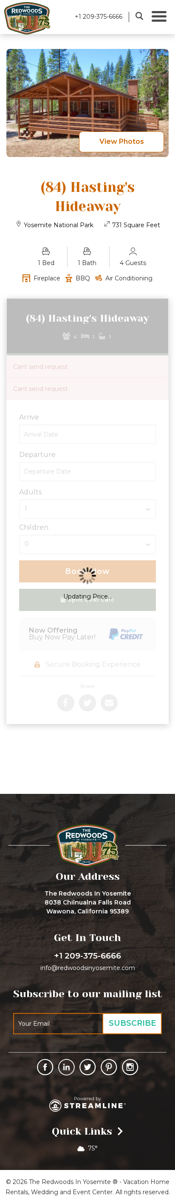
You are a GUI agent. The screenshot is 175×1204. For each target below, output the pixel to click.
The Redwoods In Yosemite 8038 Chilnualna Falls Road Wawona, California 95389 (88, 902)
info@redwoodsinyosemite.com (87, 968)
